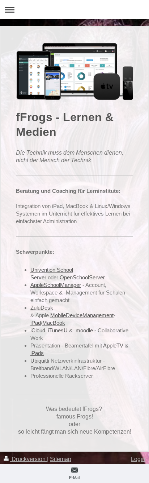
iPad (35, 323)
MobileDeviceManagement (82, 315)
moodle (84, 330)
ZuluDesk (41, 308)
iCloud (37, 330)
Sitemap (60, 459)
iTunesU (58, 330)
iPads (37, 353)
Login (138, 459)
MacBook (53, 323)
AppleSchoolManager (55, 285)
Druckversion (28, 459)
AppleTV (113, 345)
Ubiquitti (39, 361)
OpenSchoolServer (82, 277)
